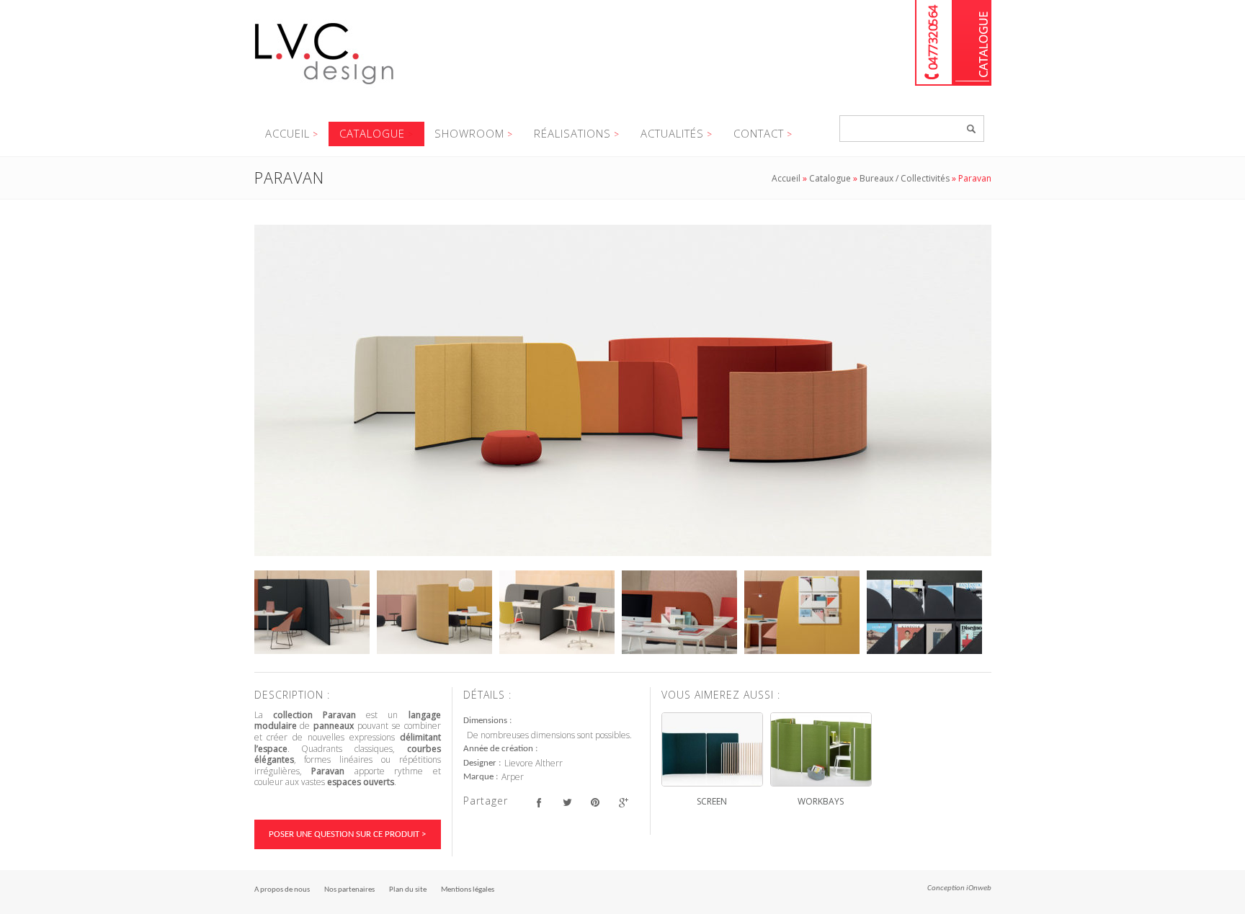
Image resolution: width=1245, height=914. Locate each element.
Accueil (287, 133)
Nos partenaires (349, 890)
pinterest (595, 802)
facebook (539, 802)
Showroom (469, 133)
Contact (758, 133)
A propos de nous (282, 890)
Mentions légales (467, 890)
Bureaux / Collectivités (905, 178)
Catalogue (972, 43)
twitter (567, 802)
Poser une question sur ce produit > (347, 834)
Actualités (672, 133)
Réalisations (572, 133)
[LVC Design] (324, 85)
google (623, 802)
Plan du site (408, 890)
